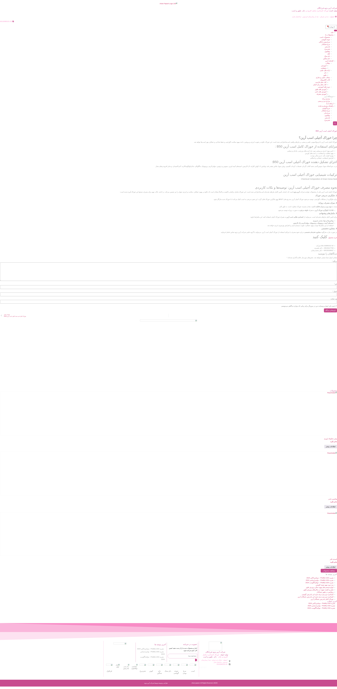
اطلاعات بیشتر (330, 446)
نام (335, 284)
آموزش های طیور (320, 89)
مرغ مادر (327, 113)
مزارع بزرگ (326, 99)
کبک (328, 54)
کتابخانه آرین (329, 61)
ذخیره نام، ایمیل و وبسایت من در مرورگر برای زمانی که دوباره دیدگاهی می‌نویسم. (308, 306)
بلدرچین (327, 47)
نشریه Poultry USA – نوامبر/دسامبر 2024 (319, 580)
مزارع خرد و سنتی (324, 101)
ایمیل (335, 291)
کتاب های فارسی (320, 82)
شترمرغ (327, 49)
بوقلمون (327, 51)
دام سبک (327, 56)
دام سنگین (326, 58)
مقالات (328, 63)
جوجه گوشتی (325, 39)
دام (325, 73)
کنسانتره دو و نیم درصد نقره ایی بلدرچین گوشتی (317, 594)
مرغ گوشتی (326, 108)
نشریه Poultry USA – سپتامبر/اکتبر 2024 (319, 578)
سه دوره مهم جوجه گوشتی (324, 585)
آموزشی (323, 66)
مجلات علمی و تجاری (323, 77)
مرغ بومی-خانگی (324, 42)
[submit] (196, 660)
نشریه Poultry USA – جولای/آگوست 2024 (319, 582)
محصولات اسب (325, 37)
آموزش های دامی (320, 92)
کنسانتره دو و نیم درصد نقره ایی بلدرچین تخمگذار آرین (315, 597)
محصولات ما (329, 35)
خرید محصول (332, 237)
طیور (324, 75)
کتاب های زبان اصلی (319, 84)
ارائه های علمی (325, 70)
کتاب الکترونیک (325, 80)
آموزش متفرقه (321, 94)
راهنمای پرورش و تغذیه (325, 106)
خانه (332, 32)
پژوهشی (323, 68)
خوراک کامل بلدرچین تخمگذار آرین (322, 599)
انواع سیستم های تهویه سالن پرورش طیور (319, 587)
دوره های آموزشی (324, 87)
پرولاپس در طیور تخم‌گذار (325, 592)
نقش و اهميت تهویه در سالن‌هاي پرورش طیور (318, 590)
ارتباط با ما (329, 103)
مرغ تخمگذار (326, 44)
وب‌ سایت (334, 299)
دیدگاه (334, 261)
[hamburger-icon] (335, 30)
